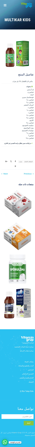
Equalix (17, 307)
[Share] (15, 161)
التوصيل (31, 382)
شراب (20, 161)
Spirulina (17, 272)
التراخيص (31, 370)
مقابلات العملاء (29, 362)
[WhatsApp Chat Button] (5, 442)
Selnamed (17, 240)
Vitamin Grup (16, 433)
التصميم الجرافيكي (28, 374)
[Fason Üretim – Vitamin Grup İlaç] (26, 5)
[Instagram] (20, 391)
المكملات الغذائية (28, 161)
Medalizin (17, 207)
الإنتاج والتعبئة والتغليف (26, 378)
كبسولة (13, 200)
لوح (13, 265)
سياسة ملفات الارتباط (27, 351)
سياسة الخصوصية (28, 343)
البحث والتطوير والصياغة (26, 366)
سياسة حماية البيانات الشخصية (24, 347)
